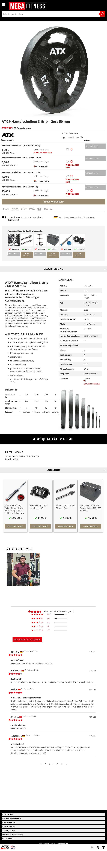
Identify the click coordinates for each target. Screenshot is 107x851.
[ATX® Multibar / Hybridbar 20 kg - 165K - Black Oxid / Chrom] (66, 245)
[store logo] (27, 6)
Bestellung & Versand (11, 818)
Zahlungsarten (8, 830)
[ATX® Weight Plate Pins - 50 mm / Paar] (27, 245)
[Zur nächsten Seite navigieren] (66, 764)
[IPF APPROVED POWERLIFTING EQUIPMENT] (13, 848)
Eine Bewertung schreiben (27, 639)
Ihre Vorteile (7, 814)
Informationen (8, 826)
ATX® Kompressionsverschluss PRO (39, 506)
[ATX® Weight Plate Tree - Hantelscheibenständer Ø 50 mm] (40, 245)
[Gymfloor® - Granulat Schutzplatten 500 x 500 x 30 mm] (53, 245)
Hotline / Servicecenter (12, 834)
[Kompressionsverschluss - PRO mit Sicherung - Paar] (79, 245)
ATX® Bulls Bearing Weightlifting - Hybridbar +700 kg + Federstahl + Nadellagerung (14, 509)
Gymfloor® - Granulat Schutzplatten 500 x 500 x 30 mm (90, 508)
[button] (67, 150)
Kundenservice (8, 822)
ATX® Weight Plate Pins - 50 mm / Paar (65, 506)
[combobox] (53, 14)
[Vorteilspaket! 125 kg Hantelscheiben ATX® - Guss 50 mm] (14, 245)
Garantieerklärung (92, 384)
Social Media (8, 838)
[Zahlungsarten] (28, 210)
